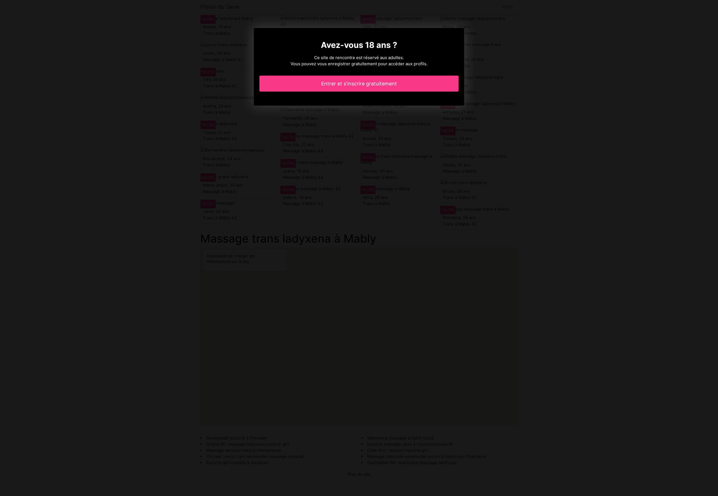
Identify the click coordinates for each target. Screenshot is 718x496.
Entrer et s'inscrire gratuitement (359, 84)
